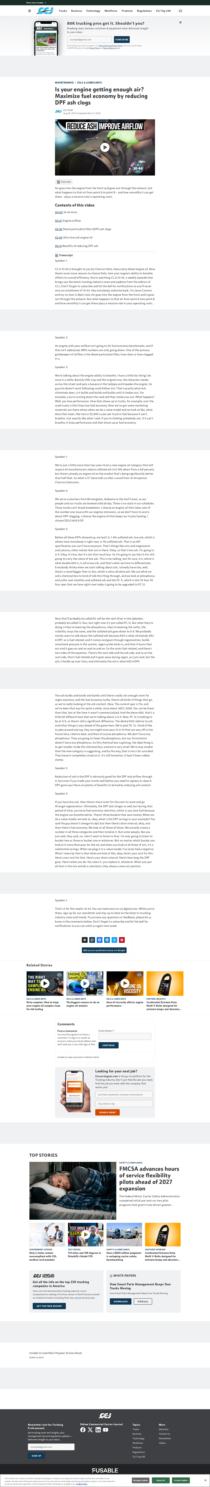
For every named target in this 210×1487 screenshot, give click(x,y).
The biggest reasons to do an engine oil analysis (82, 1004)
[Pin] (122, 940)
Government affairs (40, 1249)
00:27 (58, 220)
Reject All (161, 1480)
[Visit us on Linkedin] (98, 1429)
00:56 (58, 229)
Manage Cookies (140, 1480)
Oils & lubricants (89, 82)
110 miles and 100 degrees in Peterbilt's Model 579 (84, 1254)
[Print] (85, 940)
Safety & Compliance (131, 1162)
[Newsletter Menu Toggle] (180, 11)
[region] (105, 1480)
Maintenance (64, 82)
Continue (108, 1045)
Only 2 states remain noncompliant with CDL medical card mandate (43, 1256)
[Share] (99, 940)
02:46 (58, 237)
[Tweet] (114, 940)
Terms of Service (109, 48)
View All (142, 1301)
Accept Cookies (180, 1480)
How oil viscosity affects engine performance (124, 1004)
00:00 (59, 212)
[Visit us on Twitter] (90, 1429)
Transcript (65, 181)
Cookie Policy (81, 1484)
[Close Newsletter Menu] (180, 22)
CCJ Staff (68, 109)
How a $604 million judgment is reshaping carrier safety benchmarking (123, 1256)
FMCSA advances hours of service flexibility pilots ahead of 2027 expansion (149, 1178)
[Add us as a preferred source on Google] (92, 940)
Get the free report (49, 1306)
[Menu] (29, 11)
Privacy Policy (94, 48)
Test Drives (74, 1249)
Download (121, 1301)
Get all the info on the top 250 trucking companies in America (61, 1284)
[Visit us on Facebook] (82, 1429)
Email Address (107, 1031)
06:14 (58, 246)
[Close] (205, 1480)
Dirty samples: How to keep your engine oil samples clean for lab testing (43, 1006)
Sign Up (36, 1455)
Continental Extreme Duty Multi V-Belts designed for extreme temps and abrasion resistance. (162, 1006)
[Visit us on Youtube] (105, 1429)
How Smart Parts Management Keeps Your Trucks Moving (140, 1286)
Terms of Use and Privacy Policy (111, 45)
